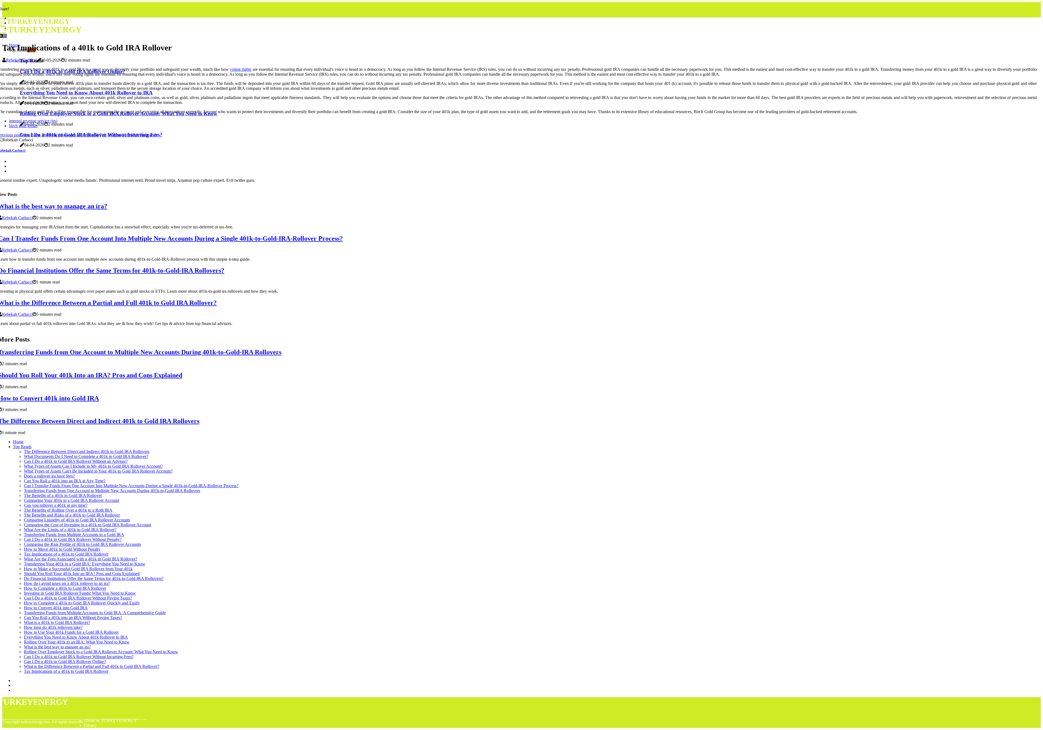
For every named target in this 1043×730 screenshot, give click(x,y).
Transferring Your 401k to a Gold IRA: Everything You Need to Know (84, 564)
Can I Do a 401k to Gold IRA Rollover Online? (65, 661)
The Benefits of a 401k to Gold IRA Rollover (63, 495)
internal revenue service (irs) (33, 121)
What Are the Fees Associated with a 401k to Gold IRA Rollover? (80, 559)
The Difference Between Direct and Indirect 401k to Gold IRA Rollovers (86, 451)
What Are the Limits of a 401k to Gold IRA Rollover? (70, 529)
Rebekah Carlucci (21, 60)
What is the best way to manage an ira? (57, 647)
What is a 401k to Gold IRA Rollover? (57, 622)
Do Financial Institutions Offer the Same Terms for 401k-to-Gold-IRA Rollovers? (94, 578)
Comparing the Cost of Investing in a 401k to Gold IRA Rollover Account (87, 524)
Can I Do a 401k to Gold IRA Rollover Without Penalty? (73, 539)
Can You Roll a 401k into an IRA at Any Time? (64, 481)
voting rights (240, 69)
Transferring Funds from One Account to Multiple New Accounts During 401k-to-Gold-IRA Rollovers (112, 490)
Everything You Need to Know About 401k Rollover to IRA (76, 637)
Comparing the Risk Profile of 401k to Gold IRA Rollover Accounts (82, 544)
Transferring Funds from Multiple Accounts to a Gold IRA (74, 534)
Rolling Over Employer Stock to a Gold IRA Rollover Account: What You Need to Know (101, 651)
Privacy (90, 725)
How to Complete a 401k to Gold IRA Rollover (65, 588)
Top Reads (22, 446)
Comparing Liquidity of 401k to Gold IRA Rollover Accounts (77, 520)
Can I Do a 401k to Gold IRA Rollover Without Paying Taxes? (78, 598)
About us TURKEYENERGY (110, 720)
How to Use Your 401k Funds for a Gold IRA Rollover (71, 632)
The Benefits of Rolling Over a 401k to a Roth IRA (68, 510)
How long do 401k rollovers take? (53, 627)
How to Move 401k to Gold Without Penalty (62, 549)
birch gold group (23, 125)
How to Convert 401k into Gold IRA (56, 607)
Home (18, 441)
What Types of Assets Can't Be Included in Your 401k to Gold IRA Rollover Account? (98, 471)
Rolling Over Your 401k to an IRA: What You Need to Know (77, 642)
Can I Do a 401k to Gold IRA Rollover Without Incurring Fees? (79, 656)
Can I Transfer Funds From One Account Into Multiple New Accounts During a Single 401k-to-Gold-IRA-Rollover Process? (131, 485)
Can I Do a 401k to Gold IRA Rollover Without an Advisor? (76, 461)
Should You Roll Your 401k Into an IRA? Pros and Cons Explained (82, 573)
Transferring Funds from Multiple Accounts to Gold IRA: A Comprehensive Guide (95, 612)
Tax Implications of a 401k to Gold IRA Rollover (66, 554)
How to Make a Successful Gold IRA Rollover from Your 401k (78, 568)
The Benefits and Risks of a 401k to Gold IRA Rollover (72, 515)
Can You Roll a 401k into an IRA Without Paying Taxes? (73, 617)
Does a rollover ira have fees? (49, 476)
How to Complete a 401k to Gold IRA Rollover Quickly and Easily (82, 603)
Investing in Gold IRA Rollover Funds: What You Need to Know (80, 593)
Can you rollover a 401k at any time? (55, 505)
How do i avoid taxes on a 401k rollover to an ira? (67, 583)
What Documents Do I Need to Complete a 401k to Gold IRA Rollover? (86, 456)
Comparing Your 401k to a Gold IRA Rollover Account (71, 500)
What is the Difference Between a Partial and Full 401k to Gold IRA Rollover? (91, 666)
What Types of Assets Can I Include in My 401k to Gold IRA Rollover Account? (93, 466)
